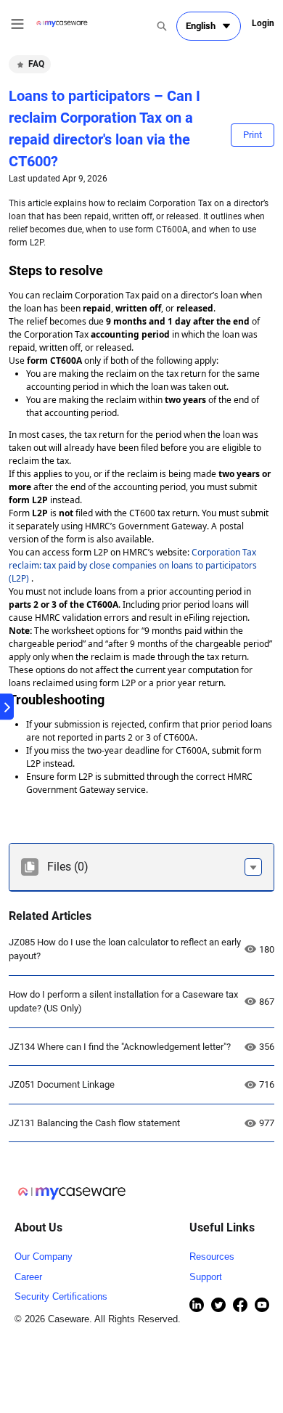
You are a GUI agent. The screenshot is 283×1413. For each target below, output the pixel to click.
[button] (253, 867)
